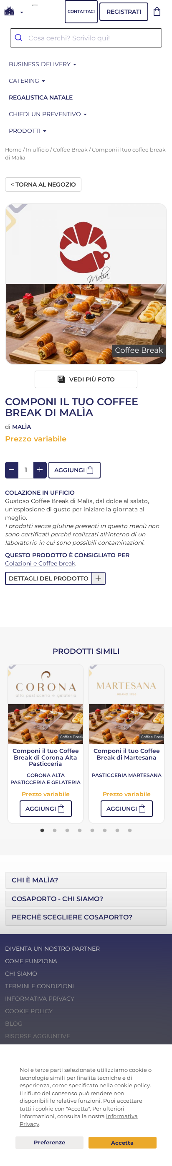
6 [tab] (105, 831)
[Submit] (19, 38)
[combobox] (86, 37)
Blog (14, 1023)
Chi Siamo (21, 973)
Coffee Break (70, 150)
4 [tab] (80, 831)
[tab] (86, 880)
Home (13, 150)
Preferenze (49, 1142)
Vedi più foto (91, 379)
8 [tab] (130, 831)
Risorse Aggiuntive (37, 1036)
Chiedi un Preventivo (46, 114)
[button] (74, 470)
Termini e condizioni (39, 986)
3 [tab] (67, 831)
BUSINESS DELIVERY (40, 64)
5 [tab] (92, 831)
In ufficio (37, 150)
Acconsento (123, 1143)
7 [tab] (117, 831)
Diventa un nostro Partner (52, 948)
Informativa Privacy (39, 998)
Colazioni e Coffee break (40, 563)
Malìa (21, 427)
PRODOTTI (25, 131)
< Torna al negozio (43, 184)
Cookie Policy (29, 1011)
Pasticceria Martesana (127, 775)
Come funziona (31, 961)
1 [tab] (42, 831)
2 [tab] (55, 831)
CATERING (25, 81)
